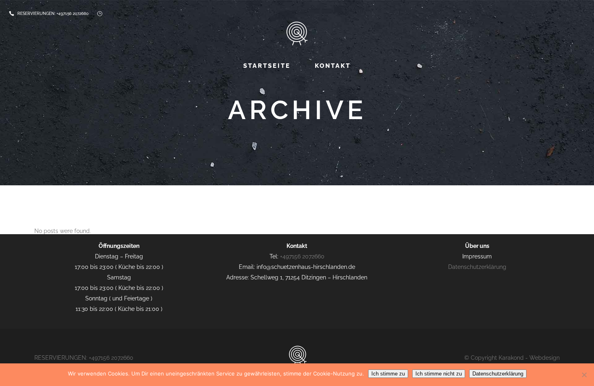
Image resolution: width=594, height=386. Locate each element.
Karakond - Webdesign (529, 358)
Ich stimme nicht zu (438, 374)
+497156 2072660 (72, 13)
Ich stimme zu (388, 374)
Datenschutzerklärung (477, 267)
